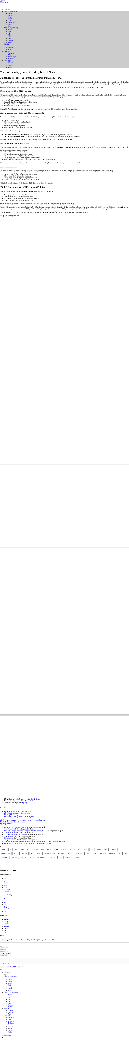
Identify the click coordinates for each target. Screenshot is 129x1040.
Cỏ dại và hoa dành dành (12, 840)
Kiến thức (7, 51)
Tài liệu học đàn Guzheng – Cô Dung (16, 827)
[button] (7, 1035)
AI (10, 849)
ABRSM (3, 849)
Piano (10, 13)
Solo (120, 853)
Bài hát (10, 62)
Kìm (9, 37)
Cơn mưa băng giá (10, 832)
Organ (10, 17)
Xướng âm (69, 857)
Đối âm (78, 857)
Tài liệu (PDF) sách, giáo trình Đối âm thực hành (19, 817)
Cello (9, 20)
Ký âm (99, 849)
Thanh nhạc (12, 56)
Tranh (10, 29)
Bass (9, 26)
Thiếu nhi (11, 58)
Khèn (85, 849)
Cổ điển (10, 46)
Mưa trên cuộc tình (10, 829)
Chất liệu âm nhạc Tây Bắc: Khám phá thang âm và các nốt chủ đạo (25, 841)
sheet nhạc (112, 853)
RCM (94, 853)
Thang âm (4, 857)
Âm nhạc (11, 53)
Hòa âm (6, 44)
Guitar (10, 15)
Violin (10, 19)
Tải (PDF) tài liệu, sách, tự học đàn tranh (17, 813)
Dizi (9, 38)
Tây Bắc (52, 857)
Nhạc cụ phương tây (10, 11)
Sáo (9, 33)
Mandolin (113, 849)
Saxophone (11, 22)
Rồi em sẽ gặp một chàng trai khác (15, 834)
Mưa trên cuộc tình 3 (10, 836)
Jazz (9, 49)
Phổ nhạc (70, 853)
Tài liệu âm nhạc (42, 857)
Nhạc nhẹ (11, 47)
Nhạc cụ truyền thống (11, 28)
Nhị (9, 35)
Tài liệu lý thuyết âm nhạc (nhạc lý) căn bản (18, 811)
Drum (10, 24)
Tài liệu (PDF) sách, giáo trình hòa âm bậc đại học (20, 815)
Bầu (9, 31)
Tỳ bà (10, 42)
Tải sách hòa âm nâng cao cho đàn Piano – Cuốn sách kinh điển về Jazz (23, 820)
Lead (105, 849)
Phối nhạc (61, 853)
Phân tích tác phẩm (49, 853)
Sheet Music (8, 60)
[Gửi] (5, 974)
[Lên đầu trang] (1, 969)
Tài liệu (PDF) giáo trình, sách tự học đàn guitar (19, 843)
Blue (22, 849)
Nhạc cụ (10, 55)
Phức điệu (79, 853)
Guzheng (11, 40)
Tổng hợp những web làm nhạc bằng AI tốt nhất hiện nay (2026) (24, 831)
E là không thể (8, 838)
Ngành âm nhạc (5, 853)
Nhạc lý (16, 853)
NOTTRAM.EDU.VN (15, 967)
